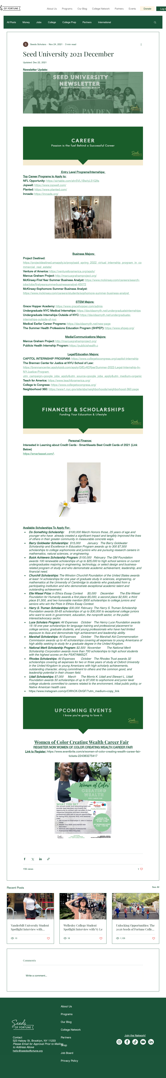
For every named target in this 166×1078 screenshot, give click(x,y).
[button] (154, 1051)
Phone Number (94, 1066)
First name (39, 1056)
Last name (91, 1056)
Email (36, 1066)
